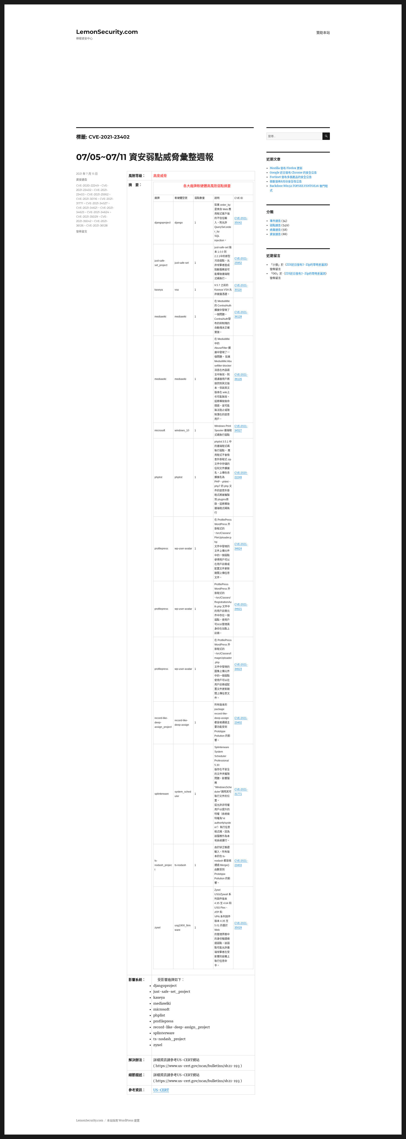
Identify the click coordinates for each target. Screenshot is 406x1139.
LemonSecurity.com (107, 31)
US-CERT (161, 1090)
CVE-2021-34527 (97, 203)
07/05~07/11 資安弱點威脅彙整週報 (145, 157)
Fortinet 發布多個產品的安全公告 (291, 177)
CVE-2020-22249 (87, 185)
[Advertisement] (203, 95)
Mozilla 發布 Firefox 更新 (286, 168)
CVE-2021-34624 (98, 212)
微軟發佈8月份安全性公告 (286, 181)
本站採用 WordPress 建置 (123, 1120)
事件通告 (275, 221)
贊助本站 (323, 33)
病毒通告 (275, 230)
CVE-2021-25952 (97, 194)
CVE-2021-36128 (96, 225)
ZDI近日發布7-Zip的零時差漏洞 (306, 264)
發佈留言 (81, 231)
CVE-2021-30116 (86, 198)
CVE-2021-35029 (87, 216)
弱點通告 (275, 225)
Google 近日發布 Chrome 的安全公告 (293, 172)
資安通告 (81, 179)
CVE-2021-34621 (86, 207)
